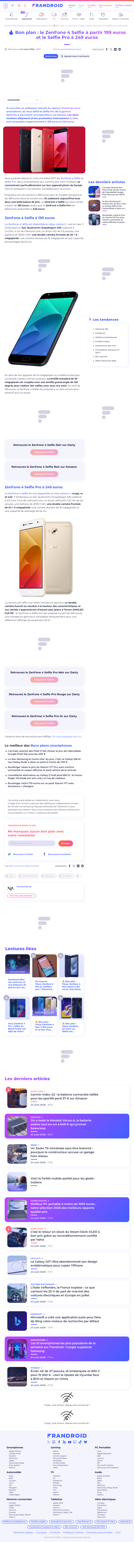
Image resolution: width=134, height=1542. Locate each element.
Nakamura (102, 1512)
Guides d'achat (39, 1201)
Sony (55, 1487)
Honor (100, 1460)
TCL (54, 1490)
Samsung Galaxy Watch (20, 1514)
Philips (56, 1483)
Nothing (101, 1485)
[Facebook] (59, 1442)
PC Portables (103, 1447)
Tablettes (56, 1499)
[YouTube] (70, 1442)
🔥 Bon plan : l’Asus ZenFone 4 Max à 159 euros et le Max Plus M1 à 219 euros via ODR (44, 1026)
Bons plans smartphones (39, 25)
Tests (81, 5)
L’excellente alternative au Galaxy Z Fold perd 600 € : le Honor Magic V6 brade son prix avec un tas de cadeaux (45, 777)
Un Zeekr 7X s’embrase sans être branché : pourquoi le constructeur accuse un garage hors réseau (62, 1152)
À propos (41, 1532)
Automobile (14, 1472)
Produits (67, 876)
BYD (11, 1478)
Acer (99, 1451)
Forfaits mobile (102, 341)
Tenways (101, 1514)
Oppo (11, 1460)
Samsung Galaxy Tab (62, 1512)
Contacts (55, 1532)
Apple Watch (15, 1505)
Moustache (102, 1510)
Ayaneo (56, 1453)
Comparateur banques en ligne (44, 1527)
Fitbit (11, 1507)
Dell (99, 1456)
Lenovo (100, 1458)
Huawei (12, 1456)
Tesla (11, 1492)
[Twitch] (75, 1442)
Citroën (12, 1480)
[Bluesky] (85, 1442)
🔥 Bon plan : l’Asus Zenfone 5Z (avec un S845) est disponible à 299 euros (71, 1027)
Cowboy (101, 1503)
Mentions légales (23, 1532)
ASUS (55, 1451)
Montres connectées (19, 1499)
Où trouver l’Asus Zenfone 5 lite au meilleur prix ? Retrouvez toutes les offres (44, 985)
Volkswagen (14, 1494)
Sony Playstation (60, 1465)
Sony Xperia (14, 1465)
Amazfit (12, 1503)
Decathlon (102, 1505)
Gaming (55, 1447)
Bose (99, 1478)
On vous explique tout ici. (67, 736)
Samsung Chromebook (107, 1467)
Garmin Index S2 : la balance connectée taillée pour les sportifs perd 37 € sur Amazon (64, 1096)
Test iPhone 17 (84, 1521)
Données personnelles (99, 1532)
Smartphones (29, 876)
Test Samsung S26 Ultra (93, 1527)
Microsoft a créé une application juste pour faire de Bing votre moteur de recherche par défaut (66, 1319)
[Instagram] (54, 1442)
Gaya (99, 1507)
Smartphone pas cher (105, 345)
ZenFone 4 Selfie (70, 178)
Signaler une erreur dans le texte (22, 866)
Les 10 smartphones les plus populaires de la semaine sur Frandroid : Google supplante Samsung (63, 1347)
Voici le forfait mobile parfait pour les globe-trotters (63, 1180)
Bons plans (105, 5)
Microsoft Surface (105, 1465)
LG (54, 1478)
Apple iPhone (15, 1451)
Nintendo (57, 1460)
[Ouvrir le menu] (5, 5)
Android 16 (125, 1521)
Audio (98, 1472)
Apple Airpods (103, 1476)
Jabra (99, 1480)
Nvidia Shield (59, 1463)
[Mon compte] (25, 5)
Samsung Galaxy (16, 1463)
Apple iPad (58, 1503)
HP (98, 1463)
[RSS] (64, 1442)
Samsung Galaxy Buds (107, 1487)
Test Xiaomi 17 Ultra (105, 1521)
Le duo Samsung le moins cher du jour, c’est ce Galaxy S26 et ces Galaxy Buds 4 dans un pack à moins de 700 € (44, 761)
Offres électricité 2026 (105, 361)
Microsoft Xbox (60, 1458)
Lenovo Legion (59, 1456)
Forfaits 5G (100, 333)
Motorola (13, 1458)
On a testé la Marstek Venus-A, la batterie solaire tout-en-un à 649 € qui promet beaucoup (61, 1124)
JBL (98, 1483)
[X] (48, 1442)
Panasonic (57, 1480)
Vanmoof (101, 1517)
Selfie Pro (10, 181)
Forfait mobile (123, 5)
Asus (11, 876)
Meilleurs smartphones (106, 337)
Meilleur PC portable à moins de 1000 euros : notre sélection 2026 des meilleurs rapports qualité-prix (63, 1208)
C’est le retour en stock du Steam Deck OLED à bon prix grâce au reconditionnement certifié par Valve (65, 1235)
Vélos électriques (105, 1499)
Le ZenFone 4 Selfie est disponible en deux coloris (34, 224)
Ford (11, 1483)
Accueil (8, 25)
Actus (72, 5)
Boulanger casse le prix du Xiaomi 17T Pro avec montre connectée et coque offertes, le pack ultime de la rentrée (42, 769)
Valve (55, 1467)
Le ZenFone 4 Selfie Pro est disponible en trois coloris (36, 493)
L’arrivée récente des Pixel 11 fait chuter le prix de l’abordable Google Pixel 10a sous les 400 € (44, 752)
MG (10, 1485)
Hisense (56, 1476)
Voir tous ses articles (21, 895)
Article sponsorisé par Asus (67, 49)
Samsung (57, 1485)
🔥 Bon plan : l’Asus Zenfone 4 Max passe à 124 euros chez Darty (71, 985)
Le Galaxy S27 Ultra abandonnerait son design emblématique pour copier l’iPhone (64, 1263)
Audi (11, 1476)
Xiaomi (12, 1467)
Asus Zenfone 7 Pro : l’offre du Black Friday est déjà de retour (17, 1027)
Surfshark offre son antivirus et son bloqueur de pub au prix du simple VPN (17, 983)
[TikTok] (80, 1442)
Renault (12, 1490)
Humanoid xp (24, 886)
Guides (92, 5)
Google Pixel (14, 1453)
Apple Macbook (104, 1453)
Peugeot (13, 1487)
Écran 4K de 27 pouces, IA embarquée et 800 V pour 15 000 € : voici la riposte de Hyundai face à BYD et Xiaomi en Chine (65, 1375)
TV (52, 1472)
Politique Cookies (73, 1532)
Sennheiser (102, 1490)
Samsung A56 (101, 329)
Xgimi (55, 1492)
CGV (118, 1532)
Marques (49, 876)
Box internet (101, 356)
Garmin (12, 1510)
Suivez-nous (51, 56)
